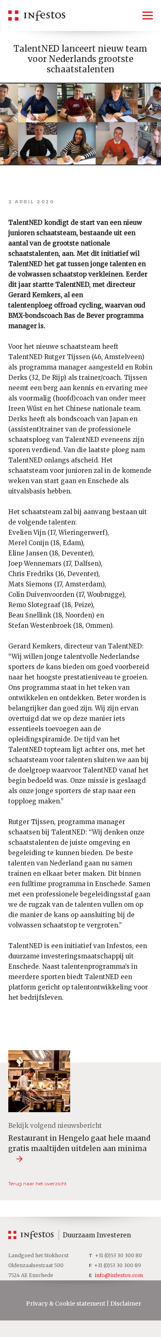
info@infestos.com (119, 1275)
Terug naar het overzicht (37, 1183)
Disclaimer (125, 1303)
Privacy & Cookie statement (65, 1303)
